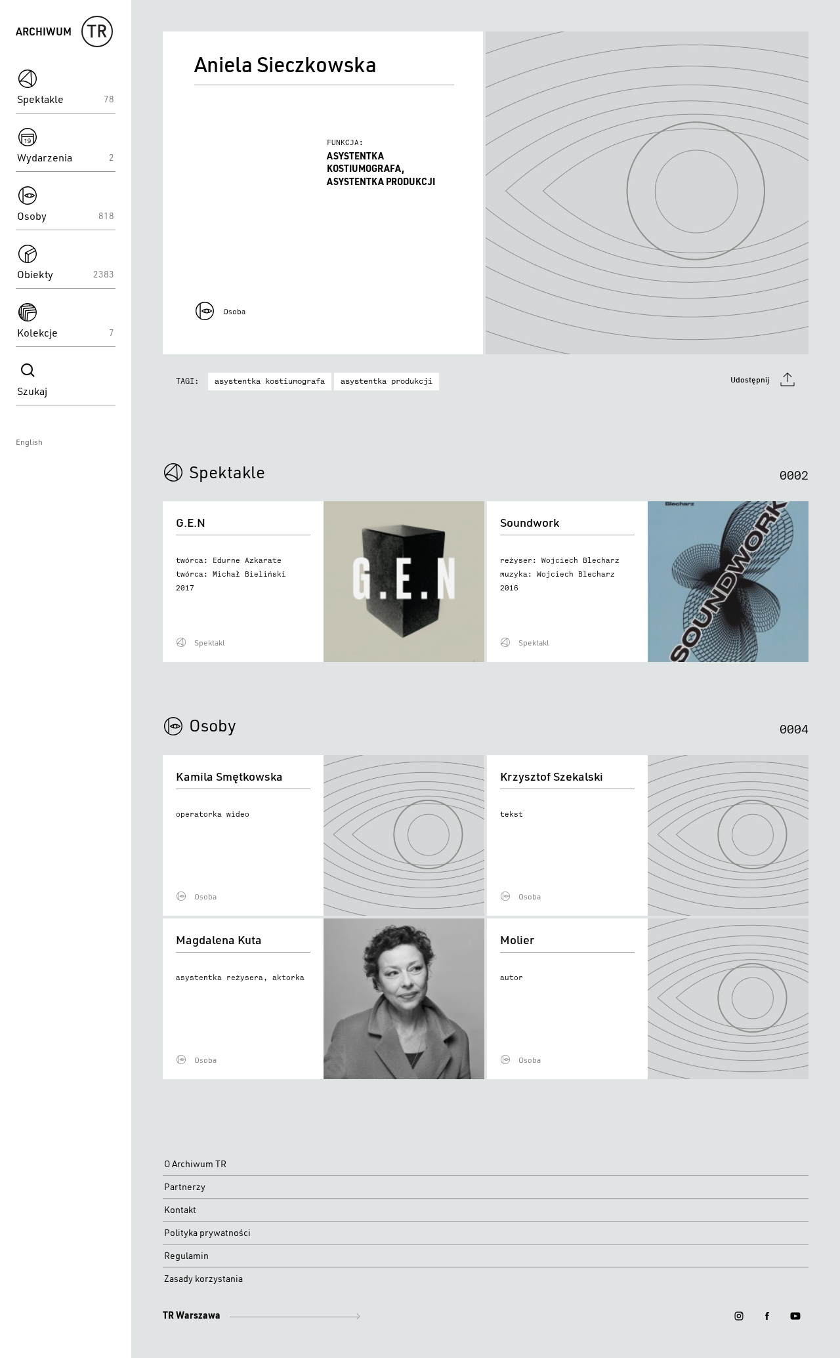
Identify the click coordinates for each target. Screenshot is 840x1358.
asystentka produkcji (386, 381)
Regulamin (186, 1256)
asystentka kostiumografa (270, 381)
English (29, 442)
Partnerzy (184, 1187)
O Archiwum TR (195, 1164)
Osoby (212, 725)
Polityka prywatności (207, 1233)
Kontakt (180, 1210)
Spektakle (227, 472)
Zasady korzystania (203, 1279)
